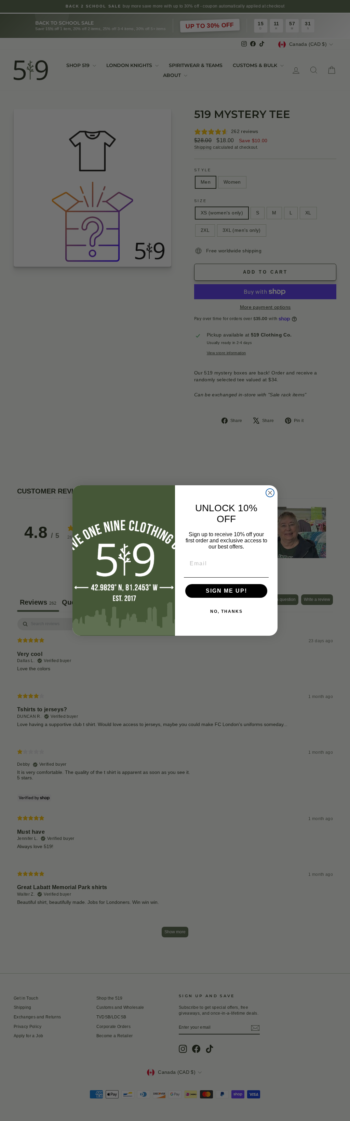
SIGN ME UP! (226, 591)
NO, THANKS (226, 611)
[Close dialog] (270, 493)
